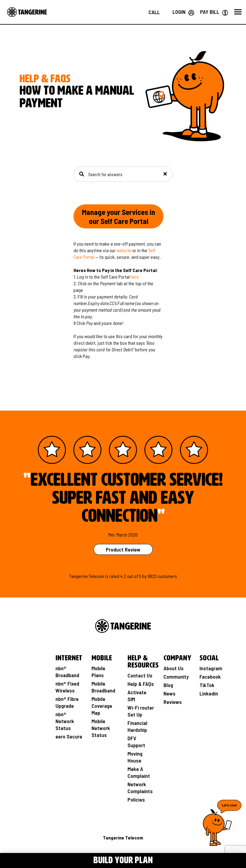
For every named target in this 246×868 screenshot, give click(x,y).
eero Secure (69, 736)
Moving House (135, 757)
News (170, 693)
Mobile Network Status (101, 728)
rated (114, 576)
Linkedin (209, 693)
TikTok (207, 685)
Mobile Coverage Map (102, 705)
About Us (174, 668)
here (134, 277)
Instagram (211, 668)
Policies (136, 799)
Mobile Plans (98, 671)
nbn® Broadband (67, 671)
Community (176, 676)
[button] (238, 12)
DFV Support (136, 741)
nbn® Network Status (65, 721)
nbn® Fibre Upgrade (67, 702)
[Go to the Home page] (27, 12)
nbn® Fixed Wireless (67, 687)
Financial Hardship (137, 726)
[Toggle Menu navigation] (17, 859)
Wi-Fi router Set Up (141, 711)
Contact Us (140, 675)
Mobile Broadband (103, 687)
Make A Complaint (139, 772)
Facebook (210, 676)
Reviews (173, 701)
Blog (168, 685)
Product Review (123, 549)
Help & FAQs (141, 683)
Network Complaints (140, 787)
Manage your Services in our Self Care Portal (118, 216)
